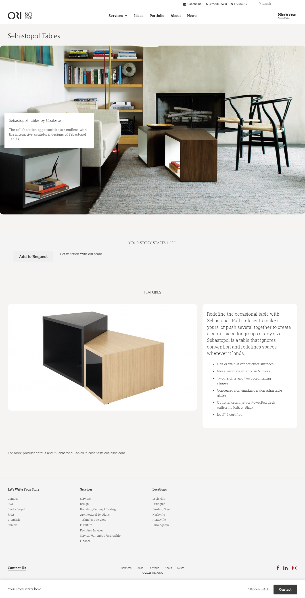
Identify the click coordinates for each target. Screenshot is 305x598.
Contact (13, 498)
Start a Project (16, 509)
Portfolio (157, 15)
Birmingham (160, 525)
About (176, 15)
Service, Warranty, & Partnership (100, 535)
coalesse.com (114, 453)
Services (116, 15)
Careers (12, 525)
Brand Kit (14, 519)
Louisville (158, 498)
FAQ (10, 504)
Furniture (86, 525)
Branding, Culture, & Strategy (98, 509)
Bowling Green (161, 509)
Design (84, 504)
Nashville (158, 514)
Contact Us (194, 4)
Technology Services (93, 519)
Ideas (138, 15)
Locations (159, 489)
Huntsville (159, 519)
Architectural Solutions (95, 514)
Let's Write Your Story (24, 489)
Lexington (158, 504)
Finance (85, 541)
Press (11, 514)
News (191, 15)
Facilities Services (91, 530)
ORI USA (157, 573)
